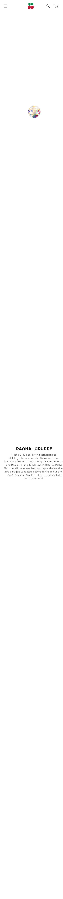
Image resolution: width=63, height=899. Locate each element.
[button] (6, 6)
